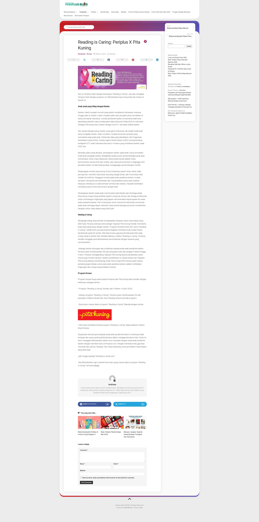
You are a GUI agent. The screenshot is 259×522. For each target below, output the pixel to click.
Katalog (123, 12)
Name (82, 464)
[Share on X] (76, 60)
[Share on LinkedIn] (149, 60)
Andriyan (112, 54)
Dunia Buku (115, 12)
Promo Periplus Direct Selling (138, 12)
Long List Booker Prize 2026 (177, 57)
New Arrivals (68, 16)
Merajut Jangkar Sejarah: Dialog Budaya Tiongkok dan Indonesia (133, 434)
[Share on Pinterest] (124, 60)
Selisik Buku (104, 12)
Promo (89, 54)
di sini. (96, 365)
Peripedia (83, 12)
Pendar (93, 12)
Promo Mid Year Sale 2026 (160, 12)
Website (82, 470)
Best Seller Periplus (82, 16)
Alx (141, 508)
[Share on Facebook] (100, 60)
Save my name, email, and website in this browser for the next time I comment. (108, 478)
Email (116, 464)
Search (170, 43)
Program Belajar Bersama (181, 12)
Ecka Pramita (172, 105)
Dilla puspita (172, 99)
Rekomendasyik (69, 12)
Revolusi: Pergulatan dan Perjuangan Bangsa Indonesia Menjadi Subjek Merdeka (179, 92)
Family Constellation (183, 86)
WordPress (128, 508)
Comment (84, 450)
